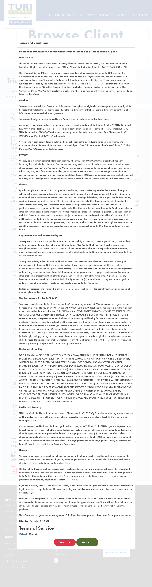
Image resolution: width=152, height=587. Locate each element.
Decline (65, 542)
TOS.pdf (23, 533)
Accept (87, 542)
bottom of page (108, 51)
